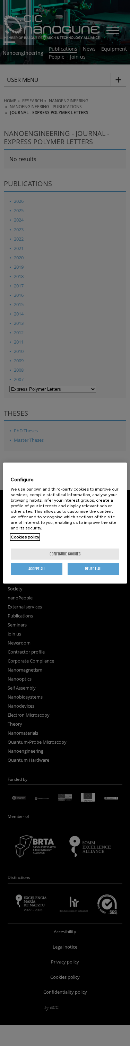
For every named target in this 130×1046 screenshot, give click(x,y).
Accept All (36, 568)
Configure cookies (65, 553)
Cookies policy (25, 537)
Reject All (93, 568)
